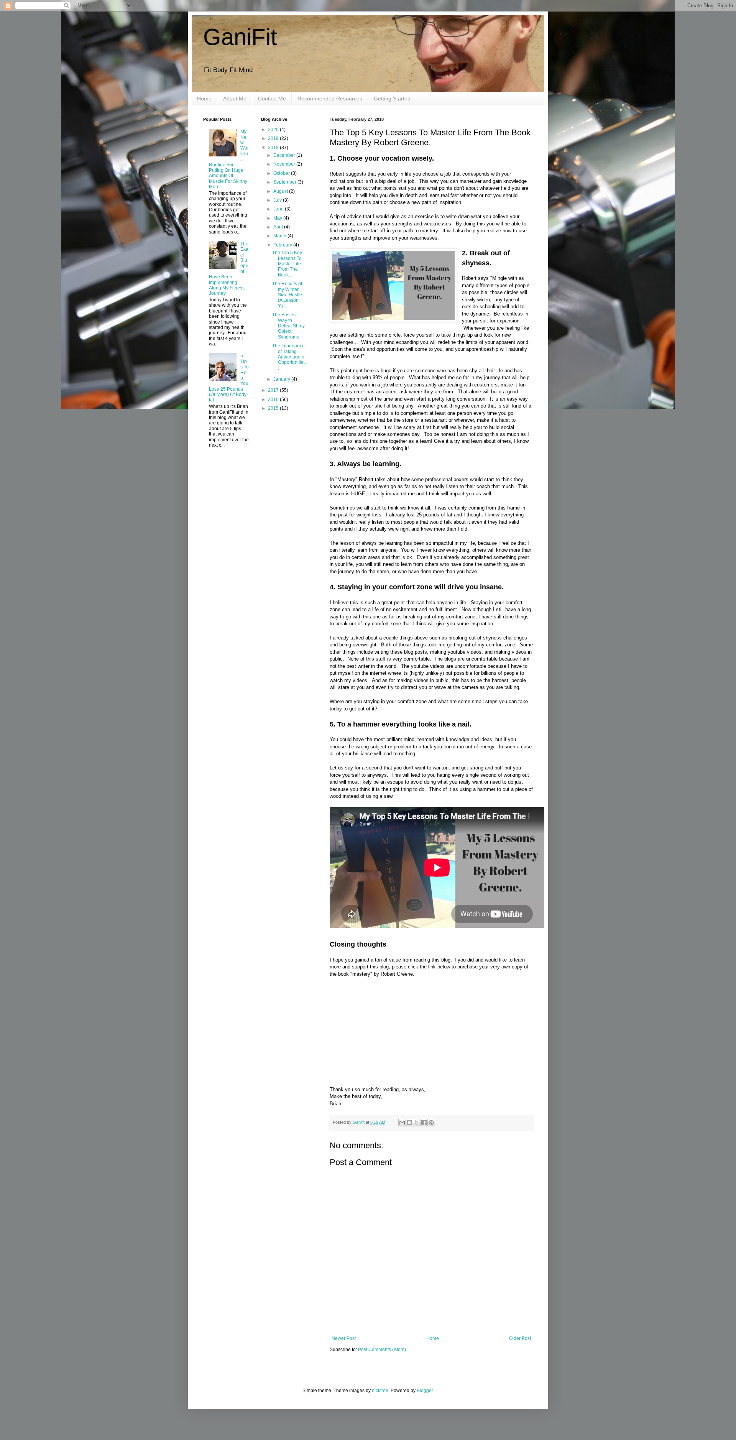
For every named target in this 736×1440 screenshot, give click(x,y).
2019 (274, 138)
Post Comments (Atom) (382, 1349)
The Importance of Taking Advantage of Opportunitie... (289, 357)
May (278, 218)
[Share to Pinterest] (431, 1122)
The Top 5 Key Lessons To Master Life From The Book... (287, 264)
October (282, 173)
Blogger (425, 1390)
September (285, 182)
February (283, 245)
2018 (274, 147)
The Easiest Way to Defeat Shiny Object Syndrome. (288, 326)
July (278, 200)
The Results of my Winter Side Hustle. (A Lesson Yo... (287, 295)
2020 (274, 129)
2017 (274, 390)
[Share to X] (417, 1122)
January (282, 379)
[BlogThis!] (409, 1122)
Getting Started (392, 98)
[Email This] (402, 1122)
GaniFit (240, 37)
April (278, 227)
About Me (234, 98)
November (284, 164)
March (280, 235)
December (284, 155)
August (281, 191)
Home (204, 98)
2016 (274, 399)
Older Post (520, 1338)
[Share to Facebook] (424, 1122)
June (279, 209)
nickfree (380, 1390)
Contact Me (272, 98)
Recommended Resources (329, 98)
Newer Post (344, 1338)
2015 (274, 408)
